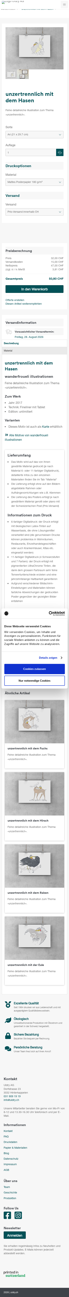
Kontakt (8, 1130)
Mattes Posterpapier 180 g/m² (25, 181)
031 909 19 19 (12, 1096)
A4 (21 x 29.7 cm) (18, 134)
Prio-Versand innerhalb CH (23, 211)
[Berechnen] (59, 152)
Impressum (10, 1164)
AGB (6, 1169)
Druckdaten (10, 1141)
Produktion (10, 1198)
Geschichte (10, 1192)
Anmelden (14, 1235)
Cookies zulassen (34, 668)
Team (7, 1186)
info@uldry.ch (11, 1099)
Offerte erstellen (15, 300)
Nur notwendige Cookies (34, 680)
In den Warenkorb (34, 289)
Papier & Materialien (15, 1147)
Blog (6, 1153)
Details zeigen (48, 657)
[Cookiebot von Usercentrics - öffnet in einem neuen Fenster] (49, 613)
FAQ (6, 1136)
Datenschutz (11, 1158)
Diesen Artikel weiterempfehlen (24, 303)
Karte (45, 426)
